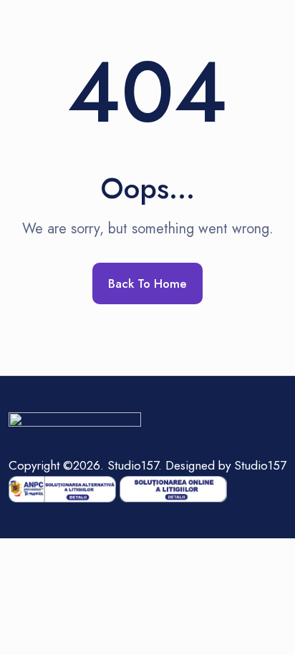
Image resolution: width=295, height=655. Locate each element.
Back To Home (147, 283)
